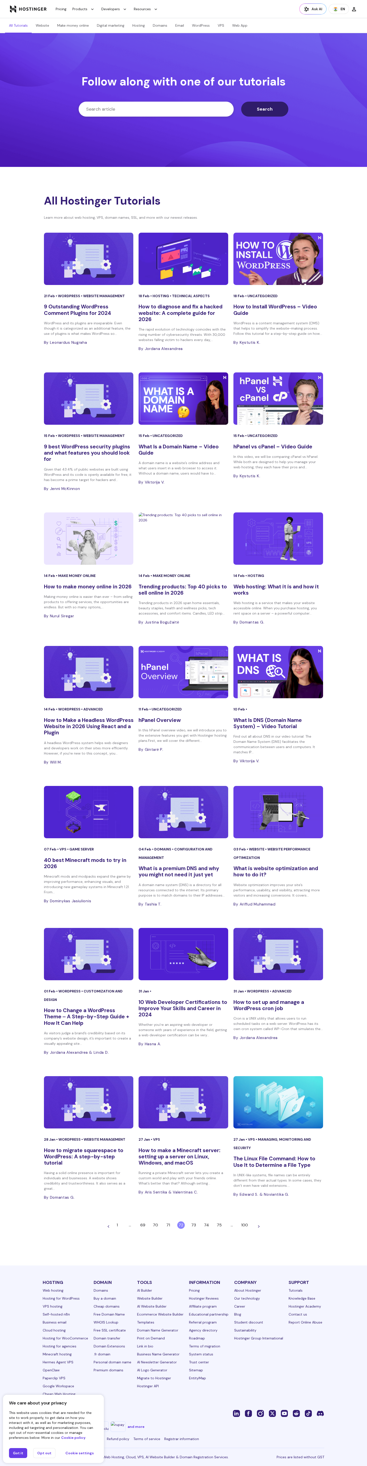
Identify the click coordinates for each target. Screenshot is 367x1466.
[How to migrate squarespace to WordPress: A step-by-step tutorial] (89, 1102)
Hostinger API (148, 1386)
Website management (104, 296)
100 (244, 1225)
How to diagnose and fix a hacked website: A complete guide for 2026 (180, 313)
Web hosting (53, 1290)
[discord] (320, 1413)
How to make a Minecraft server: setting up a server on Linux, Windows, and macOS (179, 1156)
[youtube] (284, 1413)
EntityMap (197, 1378)
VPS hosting (52, 1306)
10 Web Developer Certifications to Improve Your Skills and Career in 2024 (183, 1008)
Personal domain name (112, 1362)
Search (265, 109)
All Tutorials (18, 25)
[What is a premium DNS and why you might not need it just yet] (183, 812)
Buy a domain (105, 1298)
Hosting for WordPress (61, 1298)
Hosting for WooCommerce (65, 1338)
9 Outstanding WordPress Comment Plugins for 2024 (77, 309)
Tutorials (296, 1290)
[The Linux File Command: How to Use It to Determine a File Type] (278, 1102)
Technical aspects (191, 296)
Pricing (61, 9)
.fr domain (102, 1354)
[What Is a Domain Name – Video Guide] (183, 398)
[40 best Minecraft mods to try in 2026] (89, 812)
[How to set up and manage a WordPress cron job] (278, 954)
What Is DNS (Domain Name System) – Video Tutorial (267, 723)
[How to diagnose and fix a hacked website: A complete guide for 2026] (183, 259)
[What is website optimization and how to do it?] (278, 812)
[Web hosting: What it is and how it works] (278, 538)
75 (219, 1225)
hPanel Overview (160, 720)
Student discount (248, 1322)
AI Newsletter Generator (157, 1362)
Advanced (93, 709)
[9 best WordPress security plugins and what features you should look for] (89, 398)
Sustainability (245, 1330)
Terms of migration (204, 1346)
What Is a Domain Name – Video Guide (179, 449)
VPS (221, 25)
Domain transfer (107, 1338)
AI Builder (144, 1290)
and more (136, 1426)
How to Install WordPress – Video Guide (275, 309)
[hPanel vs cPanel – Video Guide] (278, 398)
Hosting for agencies (59, 1346)
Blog (237, 1314)
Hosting (138, 25)
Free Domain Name (109, 1314)
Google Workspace (58, 1386)
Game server (81, 849)
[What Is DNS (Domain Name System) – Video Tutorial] (278, 672)
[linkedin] (236, 1413)
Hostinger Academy (305, 1306)
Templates (145, 1322)
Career (239, 1306)
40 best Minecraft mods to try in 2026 (85, 863)
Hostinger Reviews (204, 1298)
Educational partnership (208, 1314)
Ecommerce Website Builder (160, 1314)
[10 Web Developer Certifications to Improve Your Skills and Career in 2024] (183, 954)
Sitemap (196, 1370)
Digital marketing (110, 25)
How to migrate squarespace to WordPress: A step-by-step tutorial (83, 1156)
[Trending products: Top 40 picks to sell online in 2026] (183, 538)
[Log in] (354, 9)
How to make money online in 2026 (88, 586)
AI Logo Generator (152, 1370)
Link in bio (145, 1346)
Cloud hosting (54, 1330)
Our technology (247, 1298)
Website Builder (150, 1298)
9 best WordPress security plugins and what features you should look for (87, 453)
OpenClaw (51, 1370)
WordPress (201, 25)
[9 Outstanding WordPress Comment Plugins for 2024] (89, 259)
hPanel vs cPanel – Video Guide (272, 446)
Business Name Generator (158, 1354)
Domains (160, 25)
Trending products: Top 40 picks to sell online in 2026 (183, 589)
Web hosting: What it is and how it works (276, 589)
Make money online (73, 25)
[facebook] (248, 1413)
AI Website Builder (152, 1306)
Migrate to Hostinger (154, 1378)
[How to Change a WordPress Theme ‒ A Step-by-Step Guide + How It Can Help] (89, 954)
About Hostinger (247, 1290)
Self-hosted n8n (56, 1314)
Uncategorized (262, 296)
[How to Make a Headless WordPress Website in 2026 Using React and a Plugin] (89, 672)
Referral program (203, 1322)
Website (42, 25)
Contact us (298, 1314)
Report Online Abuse (305, 1322)
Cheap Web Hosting (59, 1394)
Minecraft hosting (57, 1354)
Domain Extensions (109, 1346)
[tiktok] (308, 1413)
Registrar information (181, 1439)
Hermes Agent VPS (58, 1362)
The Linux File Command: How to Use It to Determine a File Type (274, 1161)
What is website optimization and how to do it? (275, 871)
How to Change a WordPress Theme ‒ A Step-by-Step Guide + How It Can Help (86, 1016)
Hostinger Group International (258, 1338)
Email (179, 25)
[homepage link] (28, 9)
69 (142, 1225)
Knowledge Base (302, 1298)
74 (206, 1225)
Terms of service (146, 1439)
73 (193, 1225)
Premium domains (108, 1370)
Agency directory (203, 1330)
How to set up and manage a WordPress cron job (268, 1005)
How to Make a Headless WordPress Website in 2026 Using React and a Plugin (89, 726)
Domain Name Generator (157, 1330)
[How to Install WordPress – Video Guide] (278, 259)
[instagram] (260, 1413)
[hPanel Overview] (183, 672)
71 (168, 1225)
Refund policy (118, 1439)
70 (155, 1225)
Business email (54, 1322)
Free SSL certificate (110, 1330)
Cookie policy (73, 1437)
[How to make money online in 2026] (89, 538)
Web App (239, 25)
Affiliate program (203, 1306)
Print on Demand (151, 1338)
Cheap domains (107, 1306)
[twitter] (272, 1413)
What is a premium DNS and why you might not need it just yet (179, 871)
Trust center (199, 1362)
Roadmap (197, 1338)
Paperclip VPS (54, 1378)
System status (201, 1354)
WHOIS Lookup (106, 1322)
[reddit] (296, 1413)
